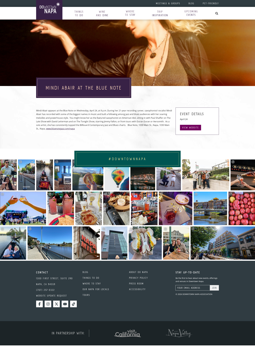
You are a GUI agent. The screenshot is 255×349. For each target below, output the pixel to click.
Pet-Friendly (211, 3)
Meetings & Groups (168, 3)
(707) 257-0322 (45, 290)
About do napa (138, 272)
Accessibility (137, 289)
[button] (79, 13)
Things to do (91, 277)
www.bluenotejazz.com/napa (60, 128)
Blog (191, 3)
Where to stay (92, 283)
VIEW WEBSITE (190, 127)
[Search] (217, 13)
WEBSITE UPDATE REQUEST (51, 295)
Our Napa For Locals (96, 289)
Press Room (136, 283)
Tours (86, 295)
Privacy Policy (138, 277)
